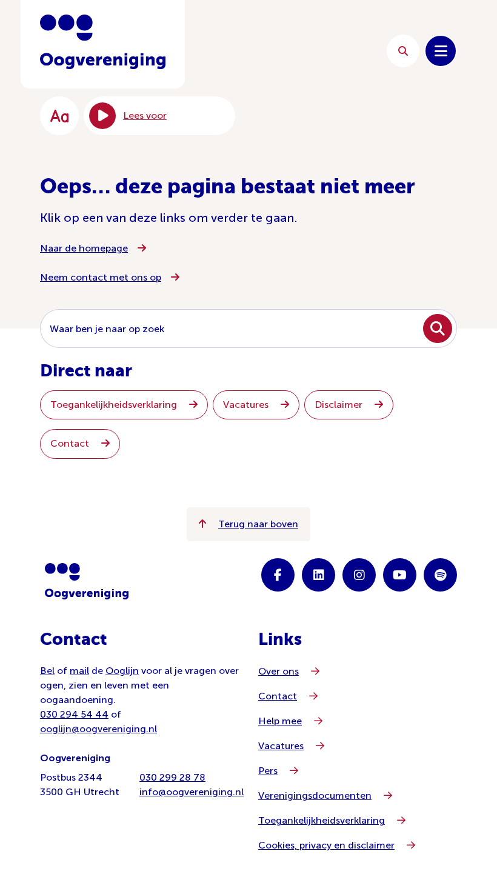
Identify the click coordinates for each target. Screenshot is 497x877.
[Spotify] (440, 575)
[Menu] (440, 51)
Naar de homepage (84, 248)
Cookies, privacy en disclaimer (326, 845)
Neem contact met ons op (100, 277)
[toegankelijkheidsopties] (59, 115)
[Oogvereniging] (86, 581)
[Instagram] (359, 575)
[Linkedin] (318, 575)
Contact (71, 443)
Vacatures (247, 404)
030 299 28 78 (172, 777)
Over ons (278, 671)
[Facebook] (278, 575)
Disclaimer (340, 404)
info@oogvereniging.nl (191, 792)
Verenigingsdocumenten (315, 795)
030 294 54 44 (74, 714)
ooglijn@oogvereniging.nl (98, 729)
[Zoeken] (403, 51)
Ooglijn (122, 670)
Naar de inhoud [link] (285, 50)
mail (79, 670)
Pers (268, 770)
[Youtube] (399, 575)
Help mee (280, 721)
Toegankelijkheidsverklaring (114, 404)
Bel (47, 670)
